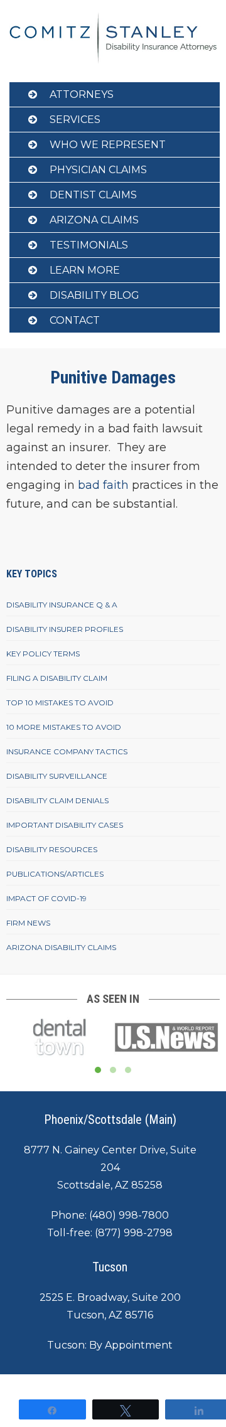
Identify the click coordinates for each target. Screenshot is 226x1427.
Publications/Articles (55, 874)
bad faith (102, 485)
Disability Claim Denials (57, 800)
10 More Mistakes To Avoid (63, 727)
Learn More (85, 270)
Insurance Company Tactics (66, 751)
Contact (75, 320)
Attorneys (82, 94)
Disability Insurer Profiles (64, 629)
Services (75, 120)
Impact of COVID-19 (46, 898)
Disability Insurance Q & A (61, 604)
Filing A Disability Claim (56, 678)
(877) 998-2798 (134, 1233)
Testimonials (89, 245)
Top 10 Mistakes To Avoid (60, 702)
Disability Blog (94, 295)
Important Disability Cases (64, 825)
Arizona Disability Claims (61, 947)
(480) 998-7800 (129, 1215)
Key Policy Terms (43, 653)
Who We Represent (108, 145)
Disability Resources (51, 849)
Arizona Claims (94, 220)
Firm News (28, 922)
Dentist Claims (93, 195)
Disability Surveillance (56, 776)
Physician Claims (98, 170)
